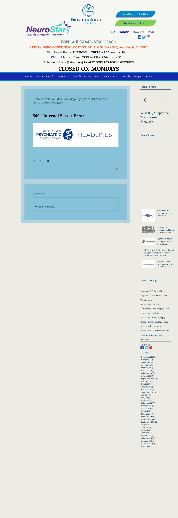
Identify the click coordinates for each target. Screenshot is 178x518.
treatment (145, 339)
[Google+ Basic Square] (150, 347)
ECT (151, 291)
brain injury (158, 308)
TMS (165, 295)
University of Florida (149, 304)
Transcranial (146, 300)
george (151, 322)
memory (157, 326)
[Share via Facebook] (34, 160)
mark (148, 326)
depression (145, 313)
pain (142, 335)
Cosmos (144, 291)
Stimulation (156, 295)
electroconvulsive (148, 317)
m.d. (142, 326)
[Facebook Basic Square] (142, 347)
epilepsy (161, 317)
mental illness (147, 330)
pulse (161, 335)
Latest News (159, 291)
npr (167, 330)
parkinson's (151, 335)
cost (167, 308)
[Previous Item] (145, 100)
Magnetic (144, 295)
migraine (159, 330)
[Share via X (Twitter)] (41, 160)
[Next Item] (166, 100)
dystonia (156, 313)
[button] (132, 76)
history (158, 322)
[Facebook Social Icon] (139, 37)
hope (166, 322)
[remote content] (75, 115)
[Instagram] (148, 37)
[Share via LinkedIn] (47, 160)
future (143, 322)
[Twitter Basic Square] (146, 347)
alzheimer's (145, 308)
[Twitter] (144, 37)
